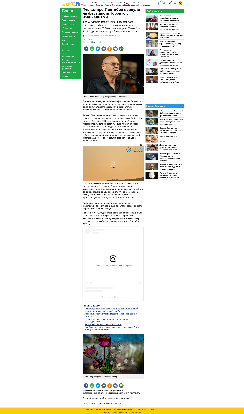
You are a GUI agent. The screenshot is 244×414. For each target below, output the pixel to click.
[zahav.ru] (159, 3)
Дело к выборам (103, 5)
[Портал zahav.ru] (175, 3)
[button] (141, 145)
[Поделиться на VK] (115, 48)
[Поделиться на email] (103, 48)
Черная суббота (92, 36)
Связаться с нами (69, 73)
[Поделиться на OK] (109, 48)
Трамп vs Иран (87, 5)
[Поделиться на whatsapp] (92, 48)
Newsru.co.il (96, 42)
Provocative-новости (70, 32)
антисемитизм (111, 36)
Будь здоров (118, 5)
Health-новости (68, 24)
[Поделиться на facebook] (86, 48)
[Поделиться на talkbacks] (121, 48)
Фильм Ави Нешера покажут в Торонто (103, 324)
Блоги (64, 40)
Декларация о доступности (67, 67)
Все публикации (68, 44)
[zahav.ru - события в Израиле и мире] (164, 3)
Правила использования (68, 55)
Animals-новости (68, 36)
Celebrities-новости (69, 16)
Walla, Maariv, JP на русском (137, 5)
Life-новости (67, 28)
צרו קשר (65, 77)
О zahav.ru (66, 50)
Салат (68, 10)
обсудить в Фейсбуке (112, 404)
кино (102, 36)
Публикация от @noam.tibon (113, 297)
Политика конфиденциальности (71, 61)
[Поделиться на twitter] (98, 48)
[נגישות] (180, 3)
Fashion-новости (68, 20)
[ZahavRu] (170, 3)
